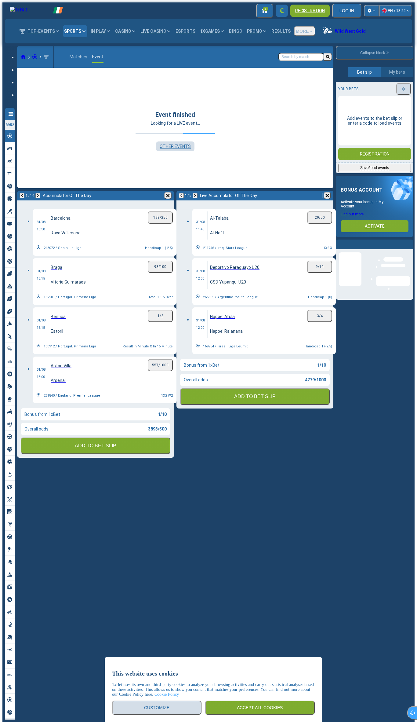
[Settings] (371, 10)
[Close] (408, 249)
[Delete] (168, 195)
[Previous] (22, 195)
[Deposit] (282, 11)
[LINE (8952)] (23, 57)
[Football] (34, 57)
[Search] (328, 57)
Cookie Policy (166, 694)
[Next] (37, 195)
